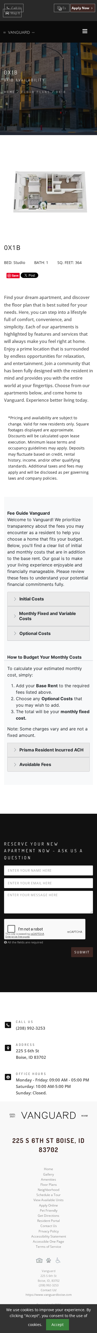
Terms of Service (48, 1246)
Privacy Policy (49, 1231)
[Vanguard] (48, 1115)
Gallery (48, 1174)
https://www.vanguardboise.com (49, 1295)
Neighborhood (48, 1189)
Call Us (16, 8)
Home (10, 92)
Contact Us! (49, 1290)
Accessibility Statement (48, 1236)
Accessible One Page (48, 1241)
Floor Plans (48, 1184)
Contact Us (48, 1226)
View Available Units (48, 1200)
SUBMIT (82, 952)
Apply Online (48, 1205)
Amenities (48, 1179)
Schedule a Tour (48, 1195)
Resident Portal (48, 1220)
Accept (57, 1324)
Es (64, 8)
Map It (15, 13)
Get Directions (48, 1215)
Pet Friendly (48, 1210)
